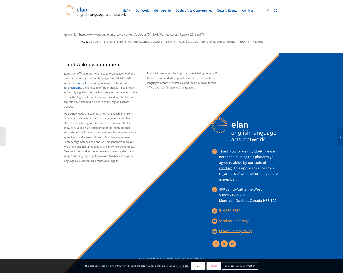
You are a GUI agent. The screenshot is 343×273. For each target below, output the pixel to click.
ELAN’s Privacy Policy (235, 231)
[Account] (260, 10)
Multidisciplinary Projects (169, 41)
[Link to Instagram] (232, 243)
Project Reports (237, 41)
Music (194, 41)
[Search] (268, 10)
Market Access (138, 41)
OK (198, 265)
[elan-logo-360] (95, 10)
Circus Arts (97, 41)
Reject (213, 265)
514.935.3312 (229, 210)
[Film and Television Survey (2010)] (3, 136)
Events (122, 41)
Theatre (257, 41)
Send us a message (234, 220)
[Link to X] (224, 243)
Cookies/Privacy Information (240, 265)
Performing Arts (212, 41)
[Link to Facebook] (216, 243)
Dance (111, 41)
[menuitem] (127, 10)
